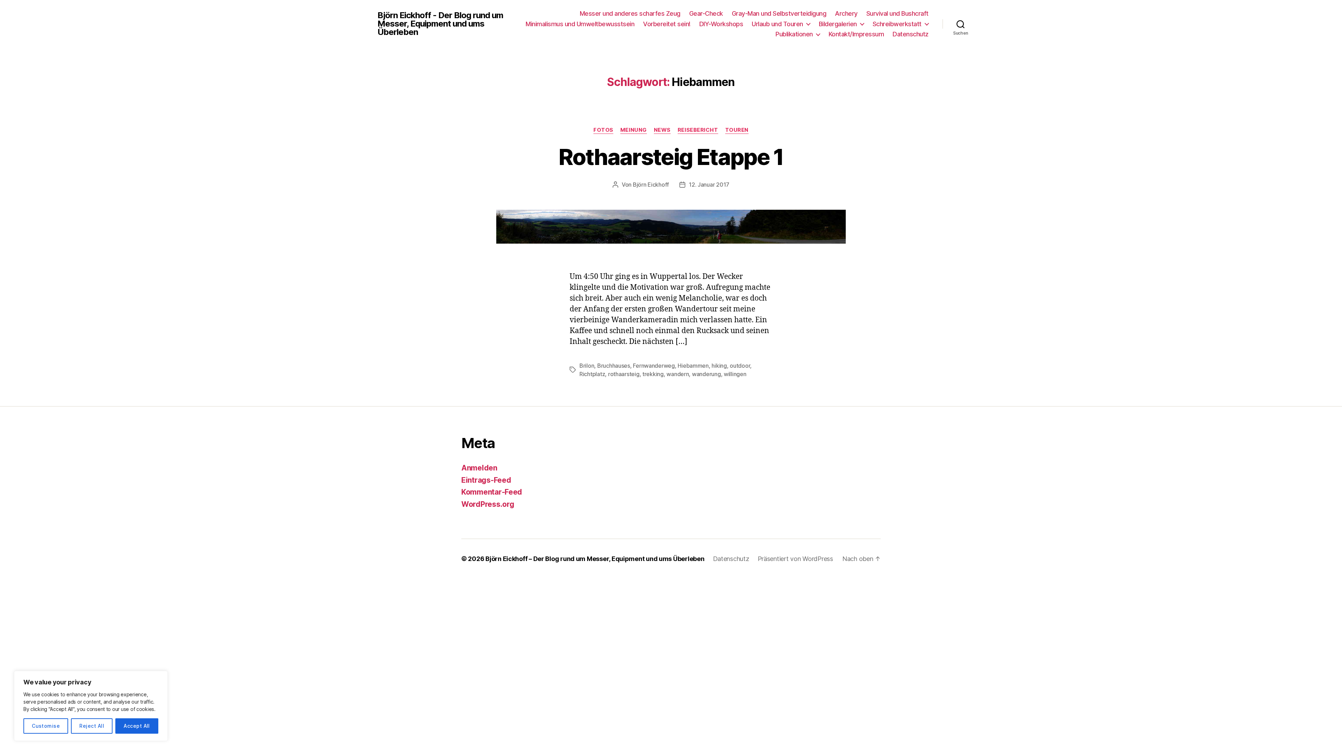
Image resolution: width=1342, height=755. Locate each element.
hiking (719, 365)
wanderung (706, 374)
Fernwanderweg (654, 365)
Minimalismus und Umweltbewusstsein (580, 24)
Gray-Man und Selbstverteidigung (779, 13)
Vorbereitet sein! (667, 24)
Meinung (633, 130)
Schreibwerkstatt (897, 24)
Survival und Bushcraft (897, 13)
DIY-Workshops (721, 24)
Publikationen (794, 34)
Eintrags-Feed (486, 480)
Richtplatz (592, 374)
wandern (677, 374)
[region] (91, 706)
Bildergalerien (838, 24)
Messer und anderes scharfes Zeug (630, 13)
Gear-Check (706, 13)
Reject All (91, 726)
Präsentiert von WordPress (795, 558)
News (662, 130)
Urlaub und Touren (777, 24)
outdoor (740, 365)
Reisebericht (698, 130)
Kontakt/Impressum (856, 34)
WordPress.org (487, 504)
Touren (737, 130)
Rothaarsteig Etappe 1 (670, 156)
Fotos (603, 130)
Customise (46, 726)
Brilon (586, 365)
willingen (735, 374)
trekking (653, 374)
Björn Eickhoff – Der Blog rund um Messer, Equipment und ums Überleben (594, 558)
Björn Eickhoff (651, 184)
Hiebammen (693, 365)
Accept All (137, 726)
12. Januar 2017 (709, 184)
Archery (846, 13)
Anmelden (479, 467)
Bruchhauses (613, 365)
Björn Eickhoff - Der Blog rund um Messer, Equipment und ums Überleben (440, 23)
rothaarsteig (624, 374)
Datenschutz (911, 34)
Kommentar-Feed (491, 492)
